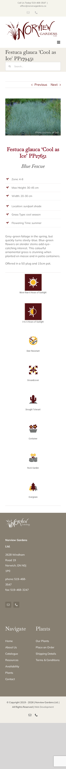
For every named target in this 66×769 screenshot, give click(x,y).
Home (9, 641)
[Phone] (16, 605)
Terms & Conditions (48, 660)
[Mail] (8, 605)
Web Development (44, 706)
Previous (40, 85)
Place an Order (45, 647)
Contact (10, 679)
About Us (11, 647)
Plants (9, 672)
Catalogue (11, 653)
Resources (11, 660)
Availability (12, 666)
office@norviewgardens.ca (33, 6)
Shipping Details (46, 653)
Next (54, 85)
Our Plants (42, 641)
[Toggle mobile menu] (59, 42)
